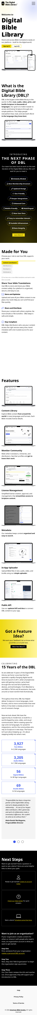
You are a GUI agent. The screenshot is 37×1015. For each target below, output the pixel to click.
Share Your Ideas (17, 647)
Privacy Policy (18, 997)
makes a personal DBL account (13, 953)
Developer (6, 269)
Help (18, 990)
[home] (9, 4)
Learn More (18, 235)
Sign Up (5, 46)
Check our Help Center (15, 901)
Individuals (6, 272)
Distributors (6, 266)
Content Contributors (10, 263)
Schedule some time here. (23, 920)
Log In (16, 46)
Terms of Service (18, 1003)
